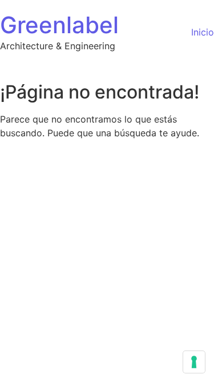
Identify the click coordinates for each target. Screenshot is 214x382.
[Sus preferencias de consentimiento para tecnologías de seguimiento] (194, 362)
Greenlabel (59, 25)
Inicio (202, 32)
